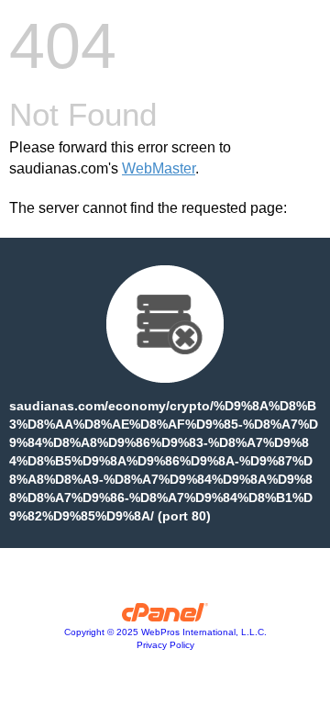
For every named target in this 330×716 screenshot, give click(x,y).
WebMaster (158, 168)
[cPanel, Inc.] (165, 617)
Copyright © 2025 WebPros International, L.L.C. (165, 632)
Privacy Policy (165, 645)
